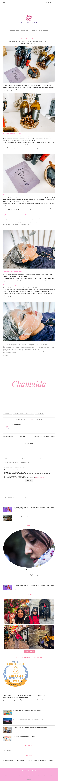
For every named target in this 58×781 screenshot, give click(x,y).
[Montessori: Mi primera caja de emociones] (7, 738)
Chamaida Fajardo (25, 43)
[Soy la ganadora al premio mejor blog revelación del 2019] (7, 721)
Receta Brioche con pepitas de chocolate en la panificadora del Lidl (31, 727)
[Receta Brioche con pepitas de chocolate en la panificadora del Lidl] (7, 730)
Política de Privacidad (22, 464)
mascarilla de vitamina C (19, 413)
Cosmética (28, 38)
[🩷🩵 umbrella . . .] (16, 637)
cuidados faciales (7, 413)
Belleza (22, 38)
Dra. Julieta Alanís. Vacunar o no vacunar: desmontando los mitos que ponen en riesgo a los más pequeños (33, 508)
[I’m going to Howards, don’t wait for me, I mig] (41, 637)
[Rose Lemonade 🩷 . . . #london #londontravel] (16, 611)
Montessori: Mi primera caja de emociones (24, 736)
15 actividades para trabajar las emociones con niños (27, 710)
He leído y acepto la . (16, 464)
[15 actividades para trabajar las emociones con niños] (7, 712)
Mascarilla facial (39, 413)
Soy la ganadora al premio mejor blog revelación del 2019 (28, 719)
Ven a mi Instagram (30, 651)
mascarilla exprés (29, 413)
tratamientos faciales (40, 144)
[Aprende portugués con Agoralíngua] (7, 518)
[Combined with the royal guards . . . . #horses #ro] (41, 611)
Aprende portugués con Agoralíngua (23, 516)
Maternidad (34, 38)
